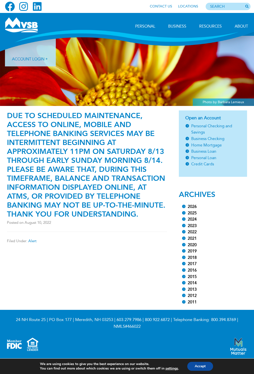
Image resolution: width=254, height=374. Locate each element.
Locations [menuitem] (188, 6)
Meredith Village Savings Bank (31, 24)
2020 (192, 244)
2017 (192, 263)
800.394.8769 (223, 319)
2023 (192, 225)
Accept (200, 366)
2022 (192, 232)
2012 (192, 295)
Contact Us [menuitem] (161, 6)
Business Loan (203, 151)
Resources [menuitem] (210, 26)
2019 (192, 251)
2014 (192, 282)
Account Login (28, 59)
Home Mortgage (206, 145)
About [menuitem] (241, 26)
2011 (192, 302)
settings (171, 368)
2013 (192, 289)
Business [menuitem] (177, 26)
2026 (192, 206)
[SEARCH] (247, 6)
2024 (192, 219)
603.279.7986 (129, 319)
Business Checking (207, 138)
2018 (192, 257)
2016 (192, 270)
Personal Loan (203, 157)
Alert (32, 241)
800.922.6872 (157, 319)
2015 (192, 276)
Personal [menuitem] (145, 26)
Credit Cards (202, 164)
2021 (192, 238)
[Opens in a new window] (10, 6)
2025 (192, 213)
